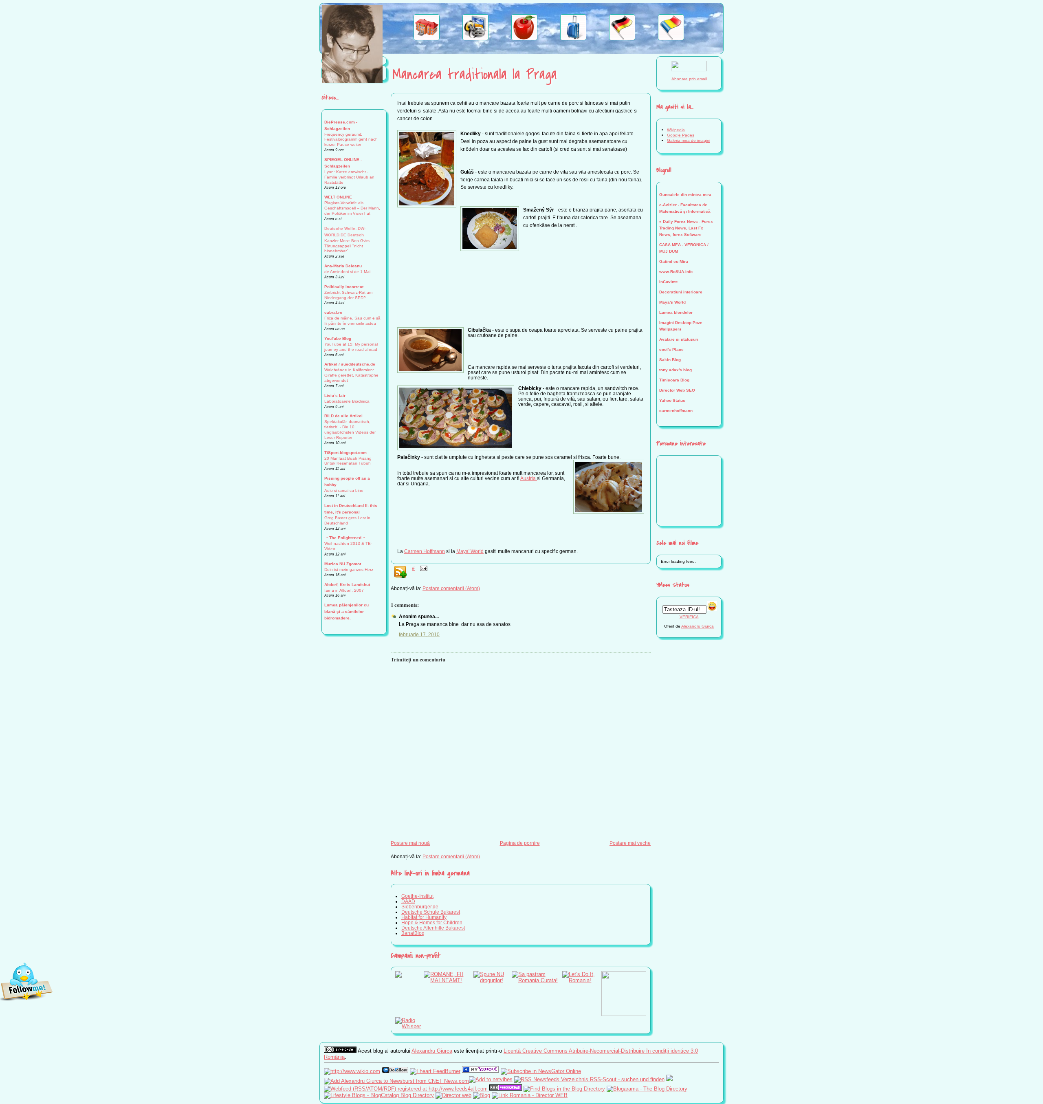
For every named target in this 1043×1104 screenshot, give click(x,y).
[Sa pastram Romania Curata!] (537, 980)
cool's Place (671, 349)
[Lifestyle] (524, 38)
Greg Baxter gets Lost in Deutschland (347, 520)
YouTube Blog (337, 338)
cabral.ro (333, 312)
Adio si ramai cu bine (343, 490)
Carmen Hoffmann (424, 551)
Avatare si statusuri (678, 339)
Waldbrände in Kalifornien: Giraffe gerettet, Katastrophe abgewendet (351, 375)
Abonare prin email (689, 79)
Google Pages (680, 135)
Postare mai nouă (410, 843)
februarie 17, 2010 (419, 634)
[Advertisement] (520, 298)
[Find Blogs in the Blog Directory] (564, 1089)
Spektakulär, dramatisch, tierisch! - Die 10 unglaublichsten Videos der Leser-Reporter (350, 429)
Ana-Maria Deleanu (343, 266)
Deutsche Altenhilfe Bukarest (433, 927)
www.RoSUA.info (676, 271)
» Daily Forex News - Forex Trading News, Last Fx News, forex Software (686, 228)
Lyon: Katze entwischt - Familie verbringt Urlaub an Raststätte (349, 177)
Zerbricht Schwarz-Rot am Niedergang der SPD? (348, 295)
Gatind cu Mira (673, 261)
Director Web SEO (677, 390)
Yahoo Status (672, 400)
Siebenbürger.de (419, 906)
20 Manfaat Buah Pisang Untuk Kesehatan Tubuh (348, 461)
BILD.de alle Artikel (343, 416)
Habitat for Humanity (424, 917)
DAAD (408, 901)
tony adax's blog (675, 370)
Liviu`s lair (334, 395)
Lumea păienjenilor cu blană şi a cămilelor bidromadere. (346, 611)
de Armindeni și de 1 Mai (347, 271)
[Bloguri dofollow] (395, 1071)
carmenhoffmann (676, 410)
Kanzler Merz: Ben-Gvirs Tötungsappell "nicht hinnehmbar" (347, 245)
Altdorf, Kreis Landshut (347, 584)
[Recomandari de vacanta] (573, 38)
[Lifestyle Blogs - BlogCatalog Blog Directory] (379, 1095)
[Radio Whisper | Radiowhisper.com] (409, 1026)
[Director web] (453, 1095)
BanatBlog (413, 933)
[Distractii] (475, 38)
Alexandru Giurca (697, 626)
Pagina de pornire (520, 843)
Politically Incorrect (343, 286)
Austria (528, 478)
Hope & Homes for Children (431, 922)
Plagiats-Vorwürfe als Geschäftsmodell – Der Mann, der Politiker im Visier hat (352, 208)
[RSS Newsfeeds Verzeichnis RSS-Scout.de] (589, 1079)
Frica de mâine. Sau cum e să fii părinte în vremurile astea (352, 321)
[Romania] (671, 38)
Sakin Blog (670, 359)
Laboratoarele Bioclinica (347, 401)
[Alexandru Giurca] (480, 1071)
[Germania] (622, 38)
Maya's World (672, 302)
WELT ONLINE (338, 197)
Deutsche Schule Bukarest (430, 911)
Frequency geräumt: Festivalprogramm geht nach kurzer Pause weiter (351, 139)
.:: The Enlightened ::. (345, 537)
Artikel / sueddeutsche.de (349, 364)
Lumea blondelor (676, 312)
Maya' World (470, 551)
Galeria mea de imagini (688, 140)
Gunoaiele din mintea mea (685, 194)
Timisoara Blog (674, 380)
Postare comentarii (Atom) (451, 588)
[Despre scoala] (427, 38)
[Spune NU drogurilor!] (492, 980)
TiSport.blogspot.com (345, 452)
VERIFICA (689, 617)
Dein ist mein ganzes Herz (348, 569)
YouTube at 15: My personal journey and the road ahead (351, 347)
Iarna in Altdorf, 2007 (344, 590)
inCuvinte (668, 282)
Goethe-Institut (417, 896)
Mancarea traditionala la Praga (475, 75)
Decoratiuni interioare (680, 292)
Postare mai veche (630, 843)
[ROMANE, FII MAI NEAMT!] (448, 980)
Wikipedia (676, 130)
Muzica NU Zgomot (342, 564)
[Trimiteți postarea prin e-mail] (422, 568)
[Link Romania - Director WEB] (530, 1095)
